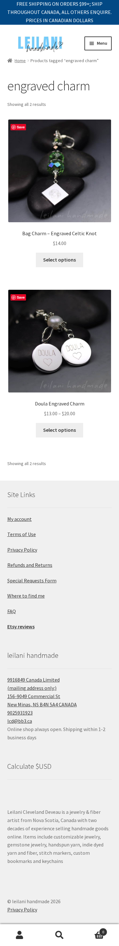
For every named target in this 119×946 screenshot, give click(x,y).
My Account (20, 935)
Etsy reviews (21, 626)
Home (20, 60)
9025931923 (20, 713)
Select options (59, 259)
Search (59, 935)
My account (19, 519)
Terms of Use (21, 534)
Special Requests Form (31, 580)
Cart (91, 929)
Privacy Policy (22, 550)
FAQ (11, 611)
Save (21, 127)
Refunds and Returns (29, 565)
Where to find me (26, 596)
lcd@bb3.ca (19, 721)
